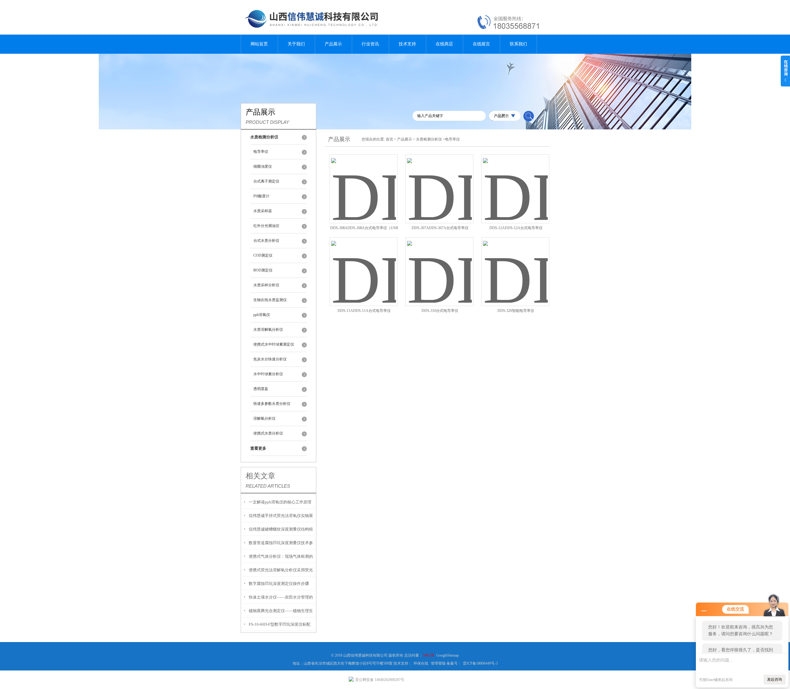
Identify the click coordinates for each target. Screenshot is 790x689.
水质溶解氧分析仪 (268, 329)
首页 (389, 139)
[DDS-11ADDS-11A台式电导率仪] (363, 264)
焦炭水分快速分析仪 (270, 359)
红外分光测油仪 (266, 226)
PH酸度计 (261, 196)
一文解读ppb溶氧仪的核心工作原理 (280, 502)
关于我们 (296, 44)
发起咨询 (774, 679)
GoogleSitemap (447, 655)
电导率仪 (260, 151)
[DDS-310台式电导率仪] (439, 264)
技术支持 (407, 44)
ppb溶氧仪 (261, 315)
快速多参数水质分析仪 (271, 403)
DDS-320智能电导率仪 (515, 311)
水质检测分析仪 (429, 139)
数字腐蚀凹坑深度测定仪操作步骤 (279, 583)
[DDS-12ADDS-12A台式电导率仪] (515, 181)
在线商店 (444, 44)
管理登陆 (438, 663)
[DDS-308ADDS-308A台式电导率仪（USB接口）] (363, 181)
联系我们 (518, 44)
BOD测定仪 (262, 270)
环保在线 (421, 663)
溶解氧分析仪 (264, 418)
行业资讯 (370, 44)
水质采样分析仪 (266, 285)
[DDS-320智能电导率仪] (515, 264)
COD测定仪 (262, 255)
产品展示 (333, 44)
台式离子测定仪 (266, 181)
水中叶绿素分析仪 (268, 374)
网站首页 (259, 44)
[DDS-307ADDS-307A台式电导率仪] (439, 181)
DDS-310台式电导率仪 (440, 311)
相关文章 (260, 476)
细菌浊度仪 (262, 166)
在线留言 (481, 44)
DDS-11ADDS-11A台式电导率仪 (364, 311)
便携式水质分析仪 (268, 433)
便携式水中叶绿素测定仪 (273, 344)
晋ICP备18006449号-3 (480, 663)
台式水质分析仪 (266, 240)
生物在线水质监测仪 (270, 300)
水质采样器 (262, 211)
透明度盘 (260, 389)
